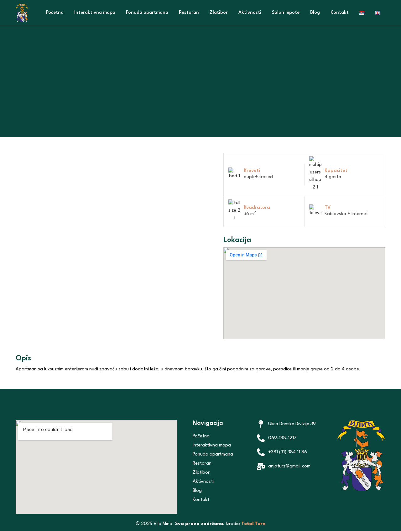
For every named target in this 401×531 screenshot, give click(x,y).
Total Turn (253, 524)
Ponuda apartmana (147, 12)
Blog (315, 12)
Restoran (189, 12)
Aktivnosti (249, 12)
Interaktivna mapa (94, 12)
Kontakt (340, 12)
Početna (55, 12)
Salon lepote (285, 12)
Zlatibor (219, 12)
